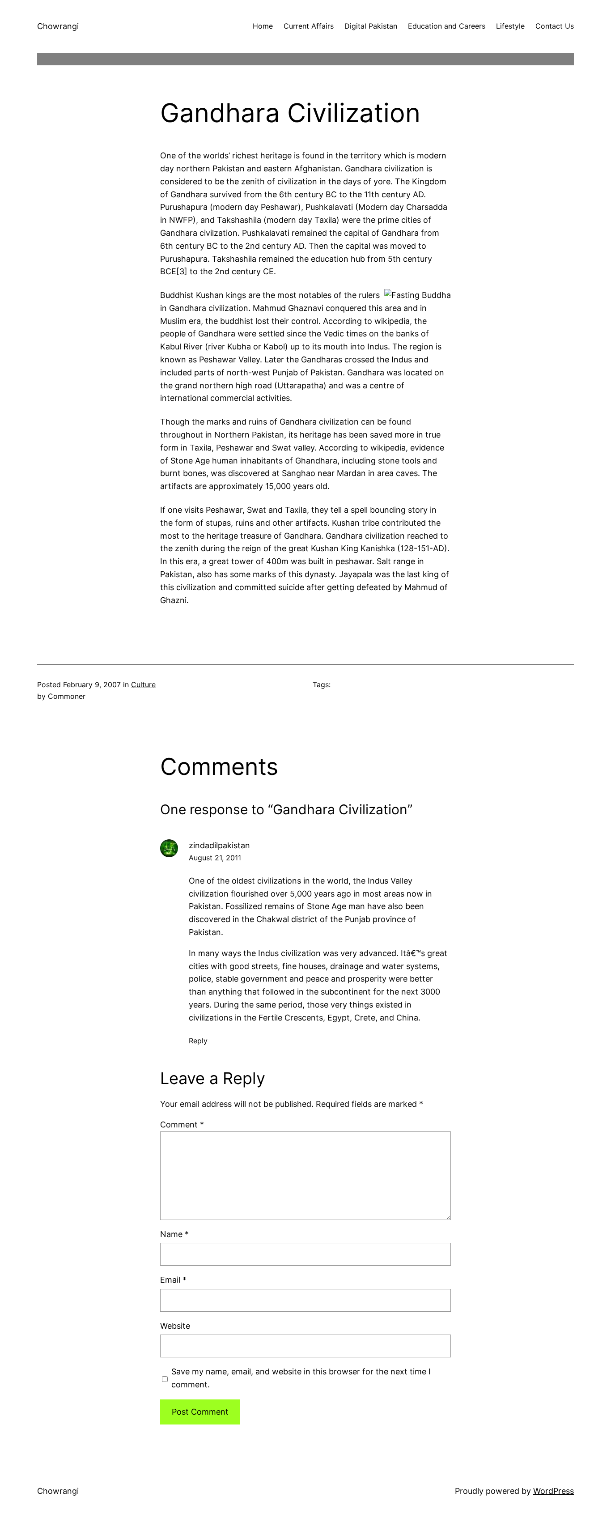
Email (173, 1279)
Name (174, 1234)
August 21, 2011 (215, 857)
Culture (143, 684)
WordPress (553, 1491)
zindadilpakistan (219, 845)
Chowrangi (58, 26)
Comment (182, 1124)
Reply (198, 1040)
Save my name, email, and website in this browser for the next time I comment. (301, 1378)
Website (175, 1326)
